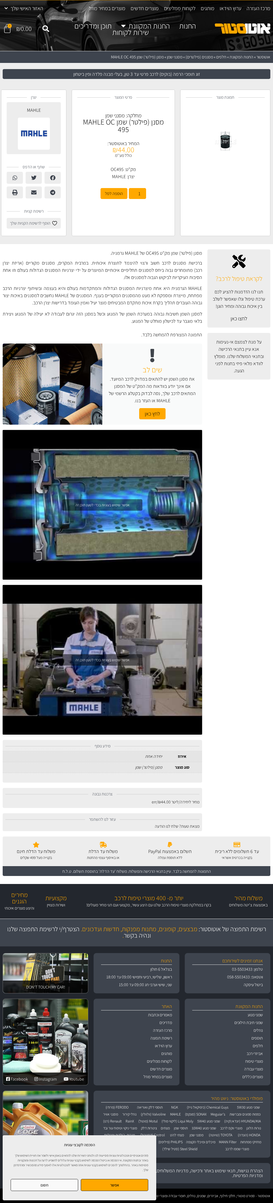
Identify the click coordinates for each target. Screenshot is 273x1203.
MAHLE (119, 176)
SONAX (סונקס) (196, 1114)
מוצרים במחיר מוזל (107, 8)
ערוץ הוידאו (230, 8)
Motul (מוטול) (148, 1121)
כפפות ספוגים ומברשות (245, 1114)
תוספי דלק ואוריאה (150, 1107)
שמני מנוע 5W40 (208, 1121)
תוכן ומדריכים (93, 26)
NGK (174, 1107)
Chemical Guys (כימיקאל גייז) (207, 1107)
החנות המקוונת (149, 26)
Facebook (19, 1079)
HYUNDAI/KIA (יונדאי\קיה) (242, 1121)
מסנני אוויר (110, 1114)
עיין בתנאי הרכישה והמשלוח (150, 871)
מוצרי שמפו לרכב (237, 1148)
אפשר (114, 1185)
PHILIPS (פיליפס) (170, 1142)
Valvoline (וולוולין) (153, 1114)
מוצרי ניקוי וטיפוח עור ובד (120, 1128)
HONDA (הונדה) (249, 1135)
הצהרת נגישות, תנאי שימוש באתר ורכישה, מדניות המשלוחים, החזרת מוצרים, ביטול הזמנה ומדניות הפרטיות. (184, 1173)
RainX (130, 1121)
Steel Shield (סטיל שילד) (180, 1148)
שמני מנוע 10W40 (204, 1128)
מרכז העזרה (258, 8)
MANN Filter (228, 1142)
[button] (46, 29)
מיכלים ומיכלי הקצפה (200, 1142)
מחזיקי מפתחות (250, 1142)
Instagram (47, 1079)
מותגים (207, 8)
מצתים (165, 1128)
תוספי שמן (181, 1128)
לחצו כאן (239, 318)
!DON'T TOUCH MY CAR (45, 987)
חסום (45, 1185)
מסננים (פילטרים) (199, 57)
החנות (187, 26)
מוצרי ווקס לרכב (231, 1128)
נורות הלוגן (253, 1128)
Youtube (76, 1079)
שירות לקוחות (130, 32)
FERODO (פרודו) (117, 1107)
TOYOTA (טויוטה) (220, 1135)
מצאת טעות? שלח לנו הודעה (177, 826)
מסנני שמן (174, 57)
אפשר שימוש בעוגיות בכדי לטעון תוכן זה (102, 504)
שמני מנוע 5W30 (248, 1107)
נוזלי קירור (129, 1114)
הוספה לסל (114, 193)
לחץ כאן (152, 413)
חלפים (221, 57)
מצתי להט (177, 1135)
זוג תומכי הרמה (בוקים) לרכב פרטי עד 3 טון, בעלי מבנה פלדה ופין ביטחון (136, 74)
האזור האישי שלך (26, 8)
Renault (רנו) (112, 1121)
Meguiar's (218, 1114)
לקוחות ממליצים (179, 8)
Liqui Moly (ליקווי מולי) (177, 1121)
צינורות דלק (149, 1128)
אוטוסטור (263, 57)
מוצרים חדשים (145, 8)
